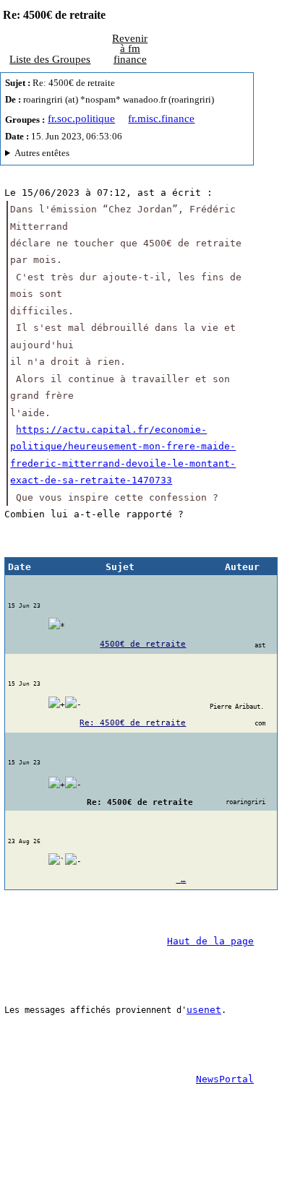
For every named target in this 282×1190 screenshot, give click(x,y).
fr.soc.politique (81, 118)
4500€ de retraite (143, 644)
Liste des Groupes (49, 59)
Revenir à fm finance (130, 49)
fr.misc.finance (161, 118)
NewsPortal (225, 1079)
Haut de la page (210, 941)
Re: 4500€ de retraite (133, 723)
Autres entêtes (41, 153)
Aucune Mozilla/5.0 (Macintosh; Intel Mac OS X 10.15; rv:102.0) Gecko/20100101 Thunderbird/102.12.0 (125, 155)
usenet (204, 1009)
